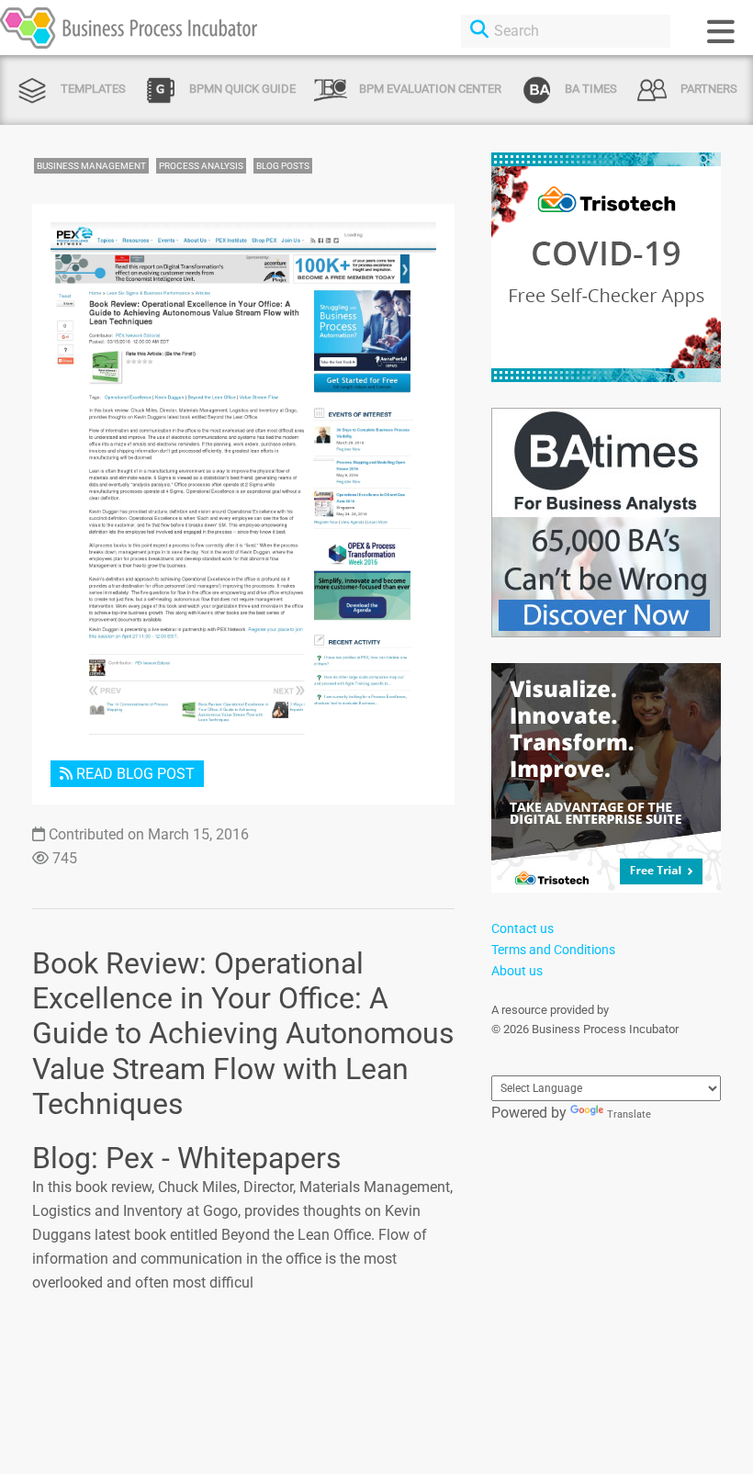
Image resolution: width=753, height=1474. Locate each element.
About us (517, 970)
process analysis (201, 166)
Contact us (522, 928)
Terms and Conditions (553, 949)
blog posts (282, 166)
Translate (629, 1114)
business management (91, 166)
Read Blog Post (134, 773)
